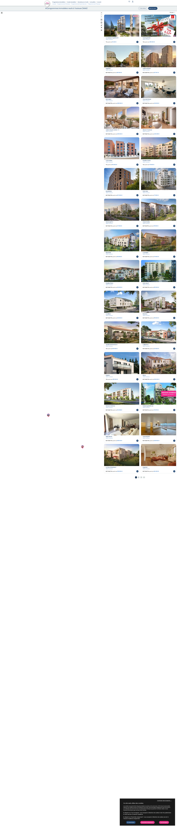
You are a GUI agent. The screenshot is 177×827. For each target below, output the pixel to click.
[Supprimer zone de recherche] (101, 27)
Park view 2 (146, 283)
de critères (143, 8)
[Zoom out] (101, 15)
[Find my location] (101, 30)
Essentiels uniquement (147, 822)
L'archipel (145, 252)
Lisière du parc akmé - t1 (112, 130)
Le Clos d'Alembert (111, 467)
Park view (145, 191)
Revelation (109, 191)
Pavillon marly (147, 160)
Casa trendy (146, 222)
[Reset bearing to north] (101, 17)
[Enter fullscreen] (101, 20)
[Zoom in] (101, 13)
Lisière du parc (147, 68)
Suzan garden (146, 38)
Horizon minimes (110, 406)
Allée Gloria (109, 436)
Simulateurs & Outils (83, 2)
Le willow (108, 314)
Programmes (58, 2)
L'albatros (145, 344)
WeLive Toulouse (147, 130)
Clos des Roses (147, 99)
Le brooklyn (109, 160)
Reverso (145, 314)
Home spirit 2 (109, 222)
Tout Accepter (164, 822)
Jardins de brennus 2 (111, 344)
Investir (99, 2)
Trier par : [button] (172, 12)
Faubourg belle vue (148, 406)
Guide (71, 2)
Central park (146, 436)
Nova (144, 375)
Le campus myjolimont (112, 38)
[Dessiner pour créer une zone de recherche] (101, 25)
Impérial (108, 68)
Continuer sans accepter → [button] (164, 800)
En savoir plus (130, 822)
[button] (132, 2)
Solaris (108, 375)
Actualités (93, 2)
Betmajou (108, 99)
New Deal (108, 252)
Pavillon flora (109, 283)
